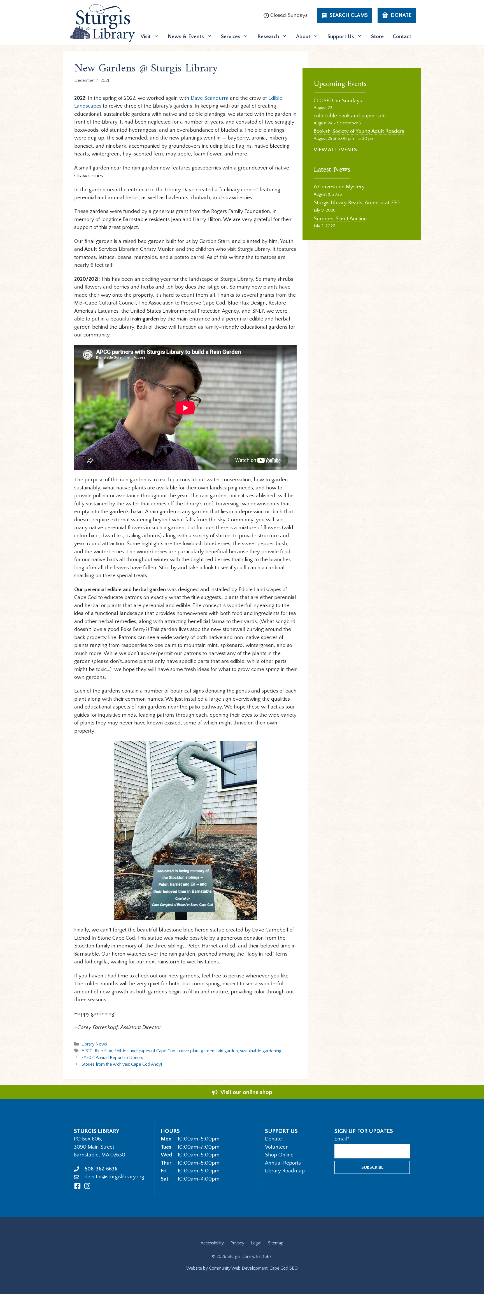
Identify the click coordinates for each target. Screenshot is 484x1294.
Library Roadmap (285, 1171)
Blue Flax (103, 1050)
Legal (256, 1243)
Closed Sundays (289, 15)
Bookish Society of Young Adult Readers (359, 131)
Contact (402, 37)
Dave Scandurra (210, 98)
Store (377, 37)
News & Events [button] (186, 37)
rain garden (227, 1050)
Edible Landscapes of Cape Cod (144, 1050)
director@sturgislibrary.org (114, 1177)
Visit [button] (146, 37)
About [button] (303, 37)
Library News (94, 1044)
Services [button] (230, 37)
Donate (273, 1139)
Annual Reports (283, 1163)
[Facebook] (77, 1186)
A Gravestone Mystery (339, 187)
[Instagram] (87, 1186)
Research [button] (268, 37)
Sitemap (275, 1243)
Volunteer (276, 1147)
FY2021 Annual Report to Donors (112, 1057)
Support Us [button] (340, 37)
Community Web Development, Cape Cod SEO (253, 1268)
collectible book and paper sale (350, 116)
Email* (341, 1139)
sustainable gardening (260, 1050)
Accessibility (212, 1243)
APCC (87, 1050)
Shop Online (279, 1155)
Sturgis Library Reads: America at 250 (357, 203)
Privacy (237, 1243)
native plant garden (196, 1050)
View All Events (335, 150)
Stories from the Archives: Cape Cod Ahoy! (122, 1064)
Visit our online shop (246, 1092)
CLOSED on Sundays (338, 101)
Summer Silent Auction (340, 219)
